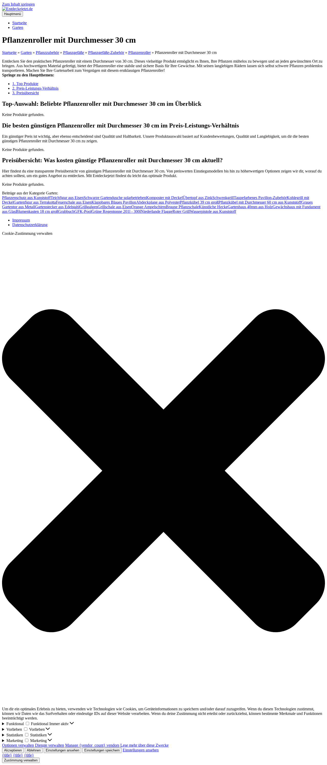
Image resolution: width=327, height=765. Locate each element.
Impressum (21, 220)
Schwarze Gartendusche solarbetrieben (115, 197)
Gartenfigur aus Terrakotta (35, 202)
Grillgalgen (88, 207)
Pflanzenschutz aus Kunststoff (26, 197)
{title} (7, 755)
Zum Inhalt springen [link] (18, 4)
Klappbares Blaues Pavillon (113, 202)
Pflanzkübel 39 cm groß (199, 202)
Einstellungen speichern (102, 750)
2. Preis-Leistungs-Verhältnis (35, 88)
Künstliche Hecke (213, 207)
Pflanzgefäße (73, 52)
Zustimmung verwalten (21, 760)
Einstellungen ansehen (62, 750)
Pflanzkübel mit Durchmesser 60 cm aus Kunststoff (259, 202)
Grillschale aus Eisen (114, 207)
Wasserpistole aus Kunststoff (213, 211)
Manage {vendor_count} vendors (92, 745)
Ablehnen (34, 750)
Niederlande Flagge (156, 211)
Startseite (19, 23)
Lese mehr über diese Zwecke (144, 745)
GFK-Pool (82, 211)
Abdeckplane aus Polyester (158, 202)
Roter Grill (181, 211)
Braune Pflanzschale (182, 207)
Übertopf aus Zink (197, 197)
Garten (17, 27)
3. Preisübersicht (25, 93)
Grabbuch (66, 211)
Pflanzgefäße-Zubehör (106, 52)
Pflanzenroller (139, 52)
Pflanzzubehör (47, 52)
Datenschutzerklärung (30, 225)
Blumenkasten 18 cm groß (37, 211)
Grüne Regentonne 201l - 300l (116, 211)
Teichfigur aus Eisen (67, 197)
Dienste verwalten (49, 745)
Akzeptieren (13, 750)
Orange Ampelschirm (148, 207)
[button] (163, 471)
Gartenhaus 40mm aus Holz (250, 207)
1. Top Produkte (25, 84)
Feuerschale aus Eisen (73, 202)
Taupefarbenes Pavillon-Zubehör (260, 197)
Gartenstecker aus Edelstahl (57, 207)
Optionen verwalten (18, 745)
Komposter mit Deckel (164, 197)
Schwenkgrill (223, 197)
